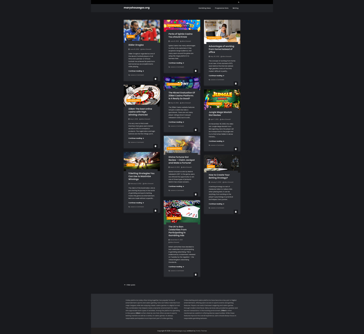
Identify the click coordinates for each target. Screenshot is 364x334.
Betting (235, 8)
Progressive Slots (222, 8)
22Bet (138, 313)
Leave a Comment (137, 75)
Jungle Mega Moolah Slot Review (220, 114)
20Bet (223, 310)
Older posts (130, 285)
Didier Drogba (136, 44)
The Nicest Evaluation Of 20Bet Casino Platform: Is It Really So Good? (182, 95)
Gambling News (204, 8)
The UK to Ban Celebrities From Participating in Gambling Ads (178, 231)
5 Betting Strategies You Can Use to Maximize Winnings (141, 176)
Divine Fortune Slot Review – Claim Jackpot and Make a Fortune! (182, 160)
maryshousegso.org (137, 7)
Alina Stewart (146, 49)
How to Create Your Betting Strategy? (219, 176)
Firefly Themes (201, 331)
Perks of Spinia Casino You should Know (181, 35)
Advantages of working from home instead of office (221, 49)
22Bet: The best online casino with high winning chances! (140, 111)
